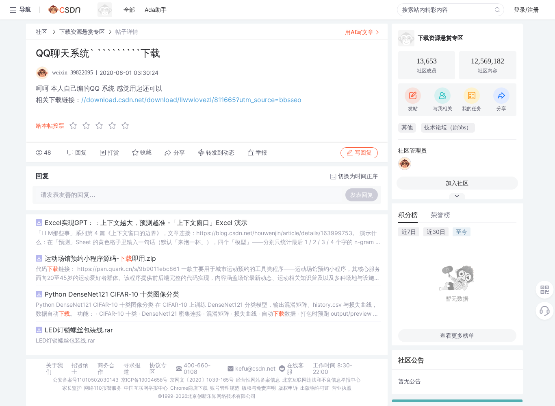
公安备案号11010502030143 (86, 380)
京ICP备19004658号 (144, 380)
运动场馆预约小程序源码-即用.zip (100, 258)
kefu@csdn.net (255, 368)
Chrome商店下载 (189, 388)
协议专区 (158, 368)
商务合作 (106, 368)
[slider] (101, 126)
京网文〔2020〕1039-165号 (202, 380)
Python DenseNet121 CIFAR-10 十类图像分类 (112, 294)
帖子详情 (126, 31)
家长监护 (72, 388)
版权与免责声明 (259, 388)
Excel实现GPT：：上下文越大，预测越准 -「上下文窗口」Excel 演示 (146, 222)
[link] (42, 31)
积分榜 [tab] (408, 215)
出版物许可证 (315, 388)
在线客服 (295, 368)
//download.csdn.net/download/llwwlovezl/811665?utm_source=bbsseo (191, 100)
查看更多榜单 (457, 335)
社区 (42, 31)
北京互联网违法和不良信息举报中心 (321, 380)
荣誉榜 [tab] (440, 215)
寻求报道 (132, 368)
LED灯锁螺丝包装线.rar (79, 330)
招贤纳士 (80, 368)
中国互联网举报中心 (146, 388)
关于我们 (54, 368)
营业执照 (341, 388)
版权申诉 (288, 388)
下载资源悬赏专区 (82, 31)
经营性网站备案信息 (258, 380)
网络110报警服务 (102, 388)
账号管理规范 (224, 388)
